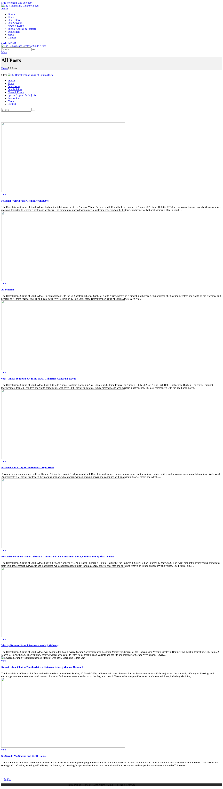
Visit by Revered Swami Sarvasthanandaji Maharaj (29, 645)
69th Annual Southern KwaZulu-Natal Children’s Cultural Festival (38, 378)
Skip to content (9, 2)
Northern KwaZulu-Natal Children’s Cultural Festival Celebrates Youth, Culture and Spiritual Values (57, 556)
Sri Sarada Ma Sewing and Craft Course (24, 756)
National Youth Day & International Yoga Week (27, 467)
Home (4, 68)
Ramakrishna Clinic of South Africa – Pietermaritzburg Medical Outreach (42, 667)
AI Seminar (7, 289)
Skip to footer (24, 2)
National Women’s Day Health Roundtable (24, 200)
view (3, 194)
